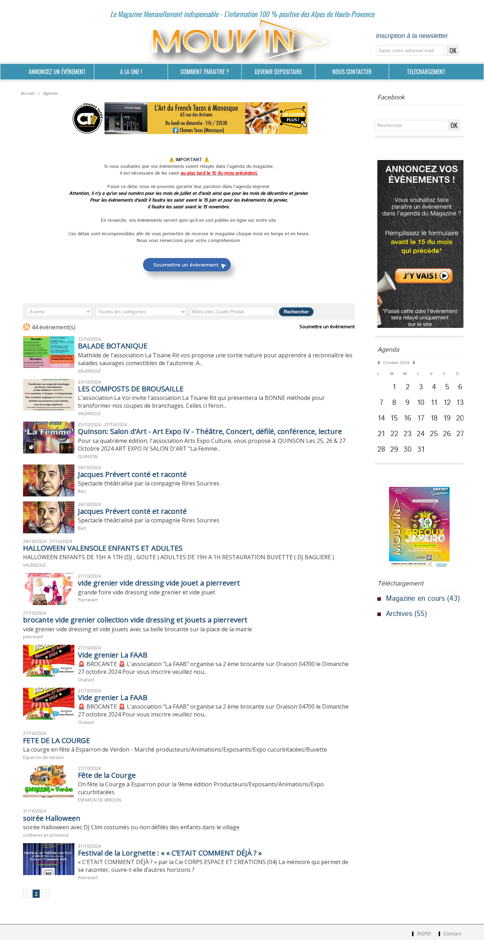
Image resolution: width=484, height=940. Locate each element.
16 (407, 418)
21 (381, 434)
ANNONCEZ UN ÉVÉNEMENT (57, 71)
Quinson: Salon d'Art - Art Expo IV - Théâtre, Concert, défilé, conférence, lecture (210, 431)
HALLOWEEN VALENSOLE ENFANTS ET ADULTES (102, 548)
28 (381, 449)
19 (447, 418)
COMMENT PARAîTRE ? (204, 71)
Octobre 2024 (396, 363)
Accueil (27, 93)
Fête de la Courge (107, 775)
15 (394, 418)
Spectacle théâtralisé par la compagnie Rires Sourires (148, 483)
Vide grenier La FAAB (112, 655)
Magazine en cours (415, 599)
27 (460, 434)
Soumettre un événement (327, 326)
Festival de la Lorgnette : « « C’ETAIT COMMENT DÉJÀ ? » (170, 853)
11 (434, 402)
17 (420, 418)
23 (408, 434)
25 (434, 434)
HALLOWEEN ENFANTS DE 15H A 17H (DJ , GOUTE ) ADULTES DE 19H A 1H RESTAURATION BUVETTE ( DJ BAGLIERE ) (178, 557)
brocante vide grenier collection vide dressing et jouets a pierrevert (135, 620)
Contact (451, 934)
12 (447, 402)
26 (447, 434)
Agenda (50, 93)
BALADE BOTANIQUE (112, 346)
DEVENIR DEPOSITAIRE (278, 71)
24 (421, 434)
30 (407, 449)
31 (420, 449)
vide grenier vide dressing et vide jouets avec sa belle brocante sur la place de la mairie (137, 629)
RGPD (423, 934)
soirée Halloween (51, 818)
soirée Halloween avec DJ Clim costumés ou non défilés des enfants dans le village (131, 827)
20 (460, 418)
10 (420, 402)
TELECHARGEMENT (426, 71)
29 (394, 449)
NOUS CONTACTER (352, 71)
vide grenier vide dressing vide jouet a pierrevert (159, 583)
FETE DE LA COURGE (56, 740)
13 (460, 402)
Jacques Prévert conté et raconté (132, 474)
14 (381, 418)
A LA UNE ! (131, 71)
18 (434, 418)
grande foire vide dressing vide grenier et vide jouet (146, 592)
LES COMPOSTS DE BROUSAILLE (131, 389)
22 (394, 434)
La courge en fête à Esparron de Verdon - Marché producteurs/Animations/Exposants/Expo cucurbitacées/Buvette (175, 749)
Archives (399, 614)
